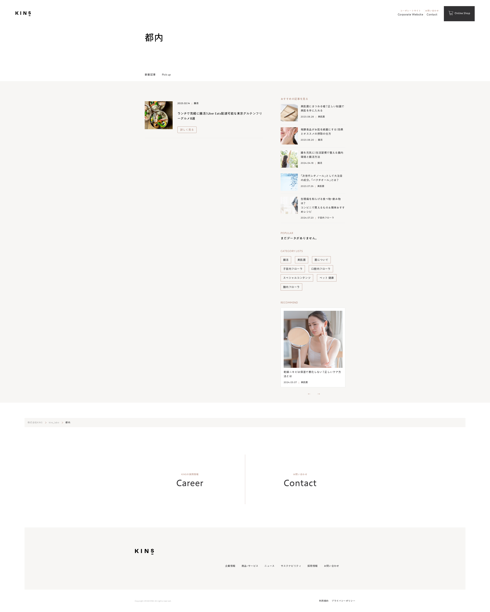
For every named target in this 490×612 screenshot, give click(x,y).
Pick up (166, 74)
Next (319, 393)
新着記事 (150, 74)
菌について (321, 260)
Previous (309, 393)
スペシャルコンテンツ (297, 278)
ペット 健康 (326, 278)
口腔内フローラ (321, 269)
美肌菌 (301, 260)
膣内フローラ (291, 287)
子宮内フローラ (292, 269)
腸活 (286, 260)
